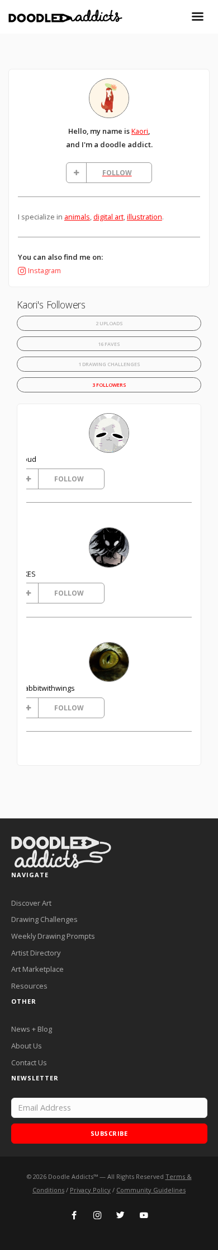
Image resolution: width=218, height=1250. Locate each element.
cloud (27, 459)
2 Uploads (109, 323)
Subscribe (109, 1133)
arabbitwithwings (46, 688)
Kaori (139, 131)
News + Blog (31, 1029)
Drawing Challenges (44, 919)
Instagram (44, 270)
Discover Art (31, 903)
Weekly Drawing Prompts (53, 936)
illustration (144, 217)
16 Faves (109, 344)
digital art (108, 217)
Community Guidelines (151, 1190)
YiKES (27, 574)
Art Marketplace (37, 969)
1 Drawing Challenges (109, 364)
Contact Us (29, 1062)
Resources (29, 986)
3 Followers (109, 384)
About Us (26, 1046)
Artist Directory (35, 953)
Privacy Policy (90, 1190)
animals (77, 217)
